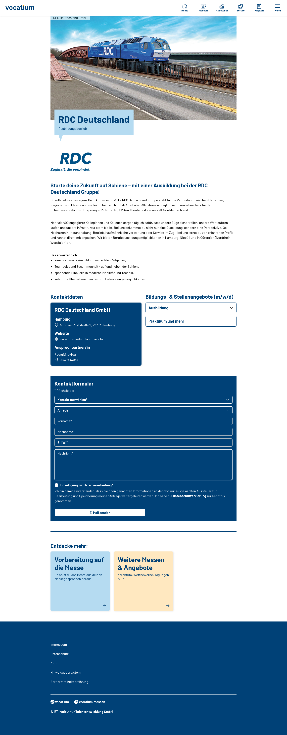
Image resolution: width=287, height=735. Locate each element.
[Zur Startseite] (22, 8)
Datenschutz (59, 654)
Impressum (58, 644)
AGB (53, 663)
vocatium (62, 702)
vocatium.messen (92, 702)
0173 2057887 (69, 360)
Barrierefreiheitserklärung (69, 682)
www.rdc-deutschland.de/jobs (82, 339)
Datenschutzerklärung (189, 496)
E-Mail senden (100, 513)
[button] (191, 308)
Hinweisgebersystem (65, 672)
